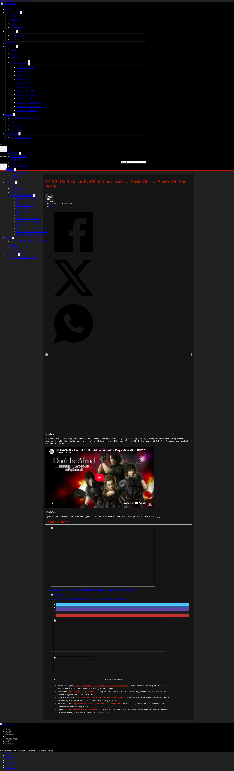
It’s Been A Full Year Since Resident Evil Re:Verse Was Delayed (101, 685)
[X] (73, 299)
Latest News (12, 12)
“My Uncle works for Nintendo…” (83, 691)
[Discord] (108, 655)
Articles (10, 32)
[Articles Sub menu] (17, 31)
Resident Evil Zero (25, 99)
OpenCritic (10, 744)
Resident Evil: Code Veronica (29, 102)
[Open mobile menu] (1, 144)
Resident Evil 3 (23, 75)
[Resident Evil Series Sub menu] (29, 63)
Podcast (14, 50)
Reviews (10, 43)
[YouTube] (74, 671)
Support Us (11, 134)
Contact (8, 736)
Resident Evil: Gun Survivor (29, 106)
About (9, 114)
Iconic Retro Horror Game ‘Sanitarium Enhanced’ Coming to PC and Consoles (92, 589)
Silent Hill (15, 20)
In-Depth (10, 46)
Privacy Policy (17, 130)
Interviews (15, 58)
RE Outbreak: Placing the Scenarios (84, 709)
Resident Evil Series (19, 63)
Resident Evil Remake (26, 95)
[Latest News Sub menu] (21, 12)
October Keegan (56, 206)
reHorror (14, 39)
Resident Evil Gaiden (26, 91)
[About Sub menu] (14, 114)
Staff (13, 122)
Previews (15, 54)
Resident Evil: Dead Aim (27, 110)
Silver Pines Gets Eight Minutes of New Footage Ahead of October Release (90, 598)
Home (8, 9)
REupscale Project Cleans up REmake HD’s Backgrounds (100, 697)
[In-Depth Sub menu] (17, 46)
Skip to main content (9, 1)
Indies (13, 24)
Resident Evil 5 (23, 83)
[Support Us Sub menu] (19, 134)
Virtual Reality (17, 28)
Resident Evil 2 (23, 71)
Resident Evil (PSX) (25, 67)
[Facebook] (73, 253)
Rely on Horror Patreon (21, 137)
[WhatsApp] (73, 345)
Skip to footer (24, 1)
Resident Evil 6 (23, 87)
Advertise (15, 126)
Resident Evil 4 (23, 79)
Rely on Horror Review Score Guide (27, 118)
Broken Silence (17, 35)
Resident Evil (16, 16)
